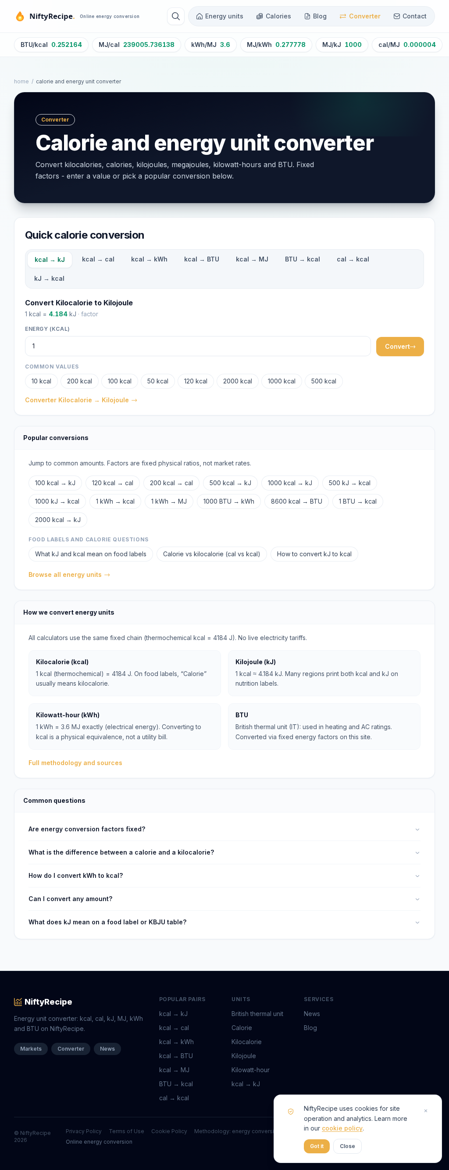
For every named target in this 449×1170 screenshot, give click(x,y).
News (107, 1048)
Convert (397, 346)
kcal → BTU (201, 259)
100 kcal (120, 381)
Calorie (242, 1027)
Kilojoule (244, 1055)
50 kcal (157, 381)
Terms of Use (126, 1131)
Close (347, 1146)
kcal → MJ (252, 259)
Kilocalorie (247, 1041)
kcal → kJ (50, 259)
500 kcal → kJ (230, 483)
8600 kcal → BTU (296, 501)
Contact (415, 16)
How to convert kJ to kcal (314, 554)
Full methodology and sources (75, 762)
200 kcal (79, 381)
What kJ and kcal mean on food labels (90, 554)
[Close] (426, 1111)
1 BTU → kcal (358, 501)
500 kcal (323, 381)
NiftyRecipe (48, 1001)
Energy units (224, 16)
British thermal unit (257, 1013)
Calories (278, 16)
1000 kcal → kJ (290, 483)
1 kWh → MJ (169, 501)
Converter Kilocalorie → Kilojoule (77, 400)
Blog (320, 16)
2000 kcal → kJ (58, 519)
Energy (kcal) (47, 329)
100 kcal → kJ (55, 483)
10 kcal (41, 381)
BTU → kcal (302, 259)
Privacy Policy (84, 1131)
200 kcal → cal (171, 483)
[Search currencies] (176, 16)
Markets (31, 1048)
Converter (365, 16)
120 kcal (195, 381)
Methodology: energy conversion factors (247, 1131)
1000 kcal (282, 381)
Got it (317, 1146)
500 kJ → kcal (350, 483)
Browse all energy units (65, 574)
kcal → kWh (149, 259)
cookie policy (342, 1128)
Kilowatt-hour (251, 1069)
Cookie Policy (169, 1131)
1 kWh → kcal (115, 501)
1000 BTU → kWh (228, 501)
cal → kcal (353, 259)
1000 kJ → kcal (57, 501)
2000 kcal (237, 381)
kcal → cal (98, 259)
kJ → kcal (49, 278)
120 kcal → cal (112, 483)
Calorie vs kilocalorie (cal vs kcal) (211, 554)
